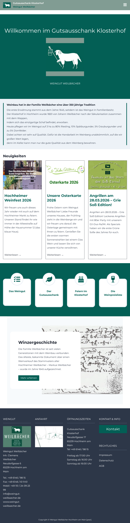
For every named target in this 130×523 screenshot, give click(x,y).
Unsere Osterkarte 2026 (64, 197)
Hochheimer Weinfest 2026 (17, 197)
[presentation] (22, 175)
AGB (101, 466)
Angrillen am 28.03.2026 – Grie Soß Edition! (105, 200)
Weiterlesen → (12, 255)
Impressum (105, 455)
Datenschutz (106, 460)
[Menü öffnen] (124, 5)
